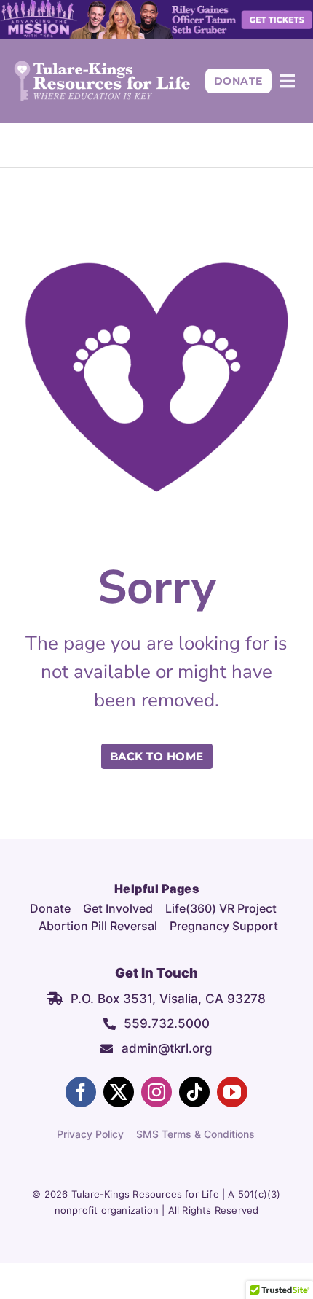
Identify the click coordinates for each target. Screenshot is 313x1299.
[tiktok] (194, 1092)
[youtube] (232, 1092)
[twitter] (118, 1092)
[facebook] (81, 1092)
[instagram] (156, 1092)
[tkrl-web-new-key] (102, 66)
